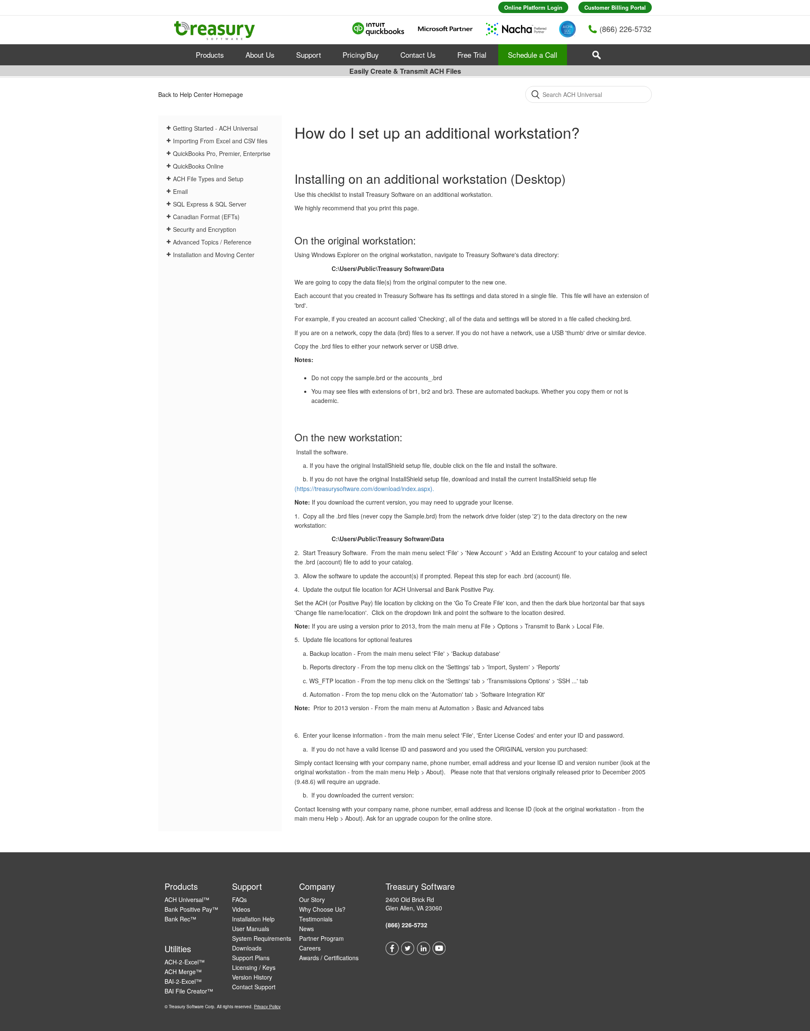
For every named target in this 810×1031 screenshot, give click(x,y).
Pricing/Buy (361, 54)
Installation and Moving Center (213, 254)
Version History (252, 977)
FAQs (239, 899)
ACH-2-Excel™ (185, 962)
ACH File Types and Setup (208, 179)
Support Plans (251, 957)
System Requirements (261, 938)
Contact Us (418, 54)
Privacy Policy (267, 1007)
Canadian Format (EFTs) (206, 216)
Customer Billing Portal (615, 7)
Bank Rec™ (180, 919)
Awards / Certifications (329, 957)
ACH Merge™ (183, 971)
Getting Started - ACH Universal (215, 128)
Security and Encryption (204, 229)
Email (180, 191)
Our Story (312, 899)
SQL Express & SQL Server (209, 204)
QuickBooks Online (198, 166)
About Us (260, 54)
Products (210, 54)
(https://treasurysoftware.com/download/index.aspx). (364, 488)
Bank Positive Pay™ (191, 909)
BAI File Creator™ (189, 991)
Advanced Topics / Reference (212, 242)
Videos (241, 909)
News (306, 928)
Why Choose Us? (322, 909)
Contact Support (253, 987)
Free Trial (471, 54)
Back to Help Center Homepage (200, 94)
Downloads (247, 948)
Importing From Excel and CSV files (220, 141)
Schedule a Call (532, 54)
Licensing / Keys (253, 967)
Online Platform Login (533, 7)
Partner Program (321, 938)
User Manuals (250, 928)
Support (308, 54)
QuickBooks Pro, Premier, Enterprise (221, 153)
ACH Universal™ (187, 899)
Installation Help (253, 919)
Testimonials (315, 919)
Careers (310, 948)
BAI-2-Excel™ (183, 981)
